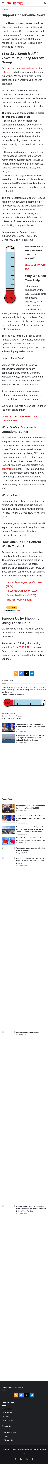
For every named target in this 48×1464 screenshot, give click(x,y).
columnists (7, 469)
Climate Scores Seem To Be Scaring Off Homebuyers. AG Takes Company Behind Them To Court (31, 1208)
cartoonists (7, 461)
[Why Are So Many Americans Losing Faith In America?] (8, 851)
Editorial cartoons (11, 68)
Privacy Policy (9, 1440)
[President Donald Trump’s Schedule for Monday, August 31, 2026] (8, 808)
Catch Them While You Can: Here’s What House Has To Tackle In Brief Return (30, 860)
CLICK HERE (19, 690)
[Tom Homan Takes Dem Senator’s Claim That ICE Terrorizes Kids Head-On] (8, 727)
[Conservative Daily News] (15, 3)
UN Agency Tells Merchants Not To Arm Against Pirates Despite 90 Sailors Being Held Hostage (30, 737)
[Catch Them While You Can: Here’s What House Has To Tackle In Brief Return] (8, 943)
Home (5, 9)
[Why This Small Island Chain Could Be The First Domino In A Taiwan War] (8, 841)
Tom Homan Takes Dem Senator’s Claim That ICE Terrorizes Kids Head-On (30, 726)
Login (5, 1436)
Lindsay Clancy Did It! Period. (28, 1032)
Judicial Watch (7, 1413)
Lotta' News (6, 1416)
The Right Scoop (7, 1420)
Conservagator (7, 1409)
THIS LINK (24, 647)
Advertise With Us (10, 1432)
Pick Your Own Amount (19, 599)
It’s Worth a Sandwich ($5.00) (22, 591)
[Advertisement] (24, 770)
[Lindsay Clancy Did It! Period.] (8, 1117)
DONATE (6, 416)
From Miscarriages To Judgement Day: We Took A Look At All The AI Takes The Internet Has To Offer (29, 829)
